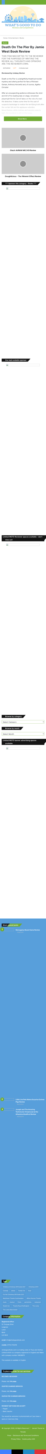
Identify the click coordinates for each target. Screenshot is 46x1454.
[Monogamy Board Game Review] (8, 1013)
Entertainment (14, 38)
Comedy (5, 1290)
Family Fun (21, 1290)
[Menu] (3, 32)
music (5, 1302)
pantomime (27, 1302)
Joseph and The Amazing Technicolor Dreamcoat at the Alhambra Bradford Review (27, 1111)
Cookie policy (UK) (28, 1439)
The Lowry (35, 1306)
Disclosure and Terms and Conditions (26, 1435)
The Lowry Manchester (10, 1310)
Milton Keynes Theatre (34, 1298)
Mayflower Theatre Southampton (13, 1298)
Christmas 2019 (33, 1287)
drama (13, 1290)
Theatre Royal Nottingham (21, 1306)
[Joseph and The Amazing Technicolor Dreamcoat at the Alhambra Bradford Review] (8, 1192)
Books (22, 38)
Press (9, 1435)
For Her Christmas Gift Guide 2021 (13, 1294)
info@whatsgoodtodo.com (15, 1340)
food (29, 1290)
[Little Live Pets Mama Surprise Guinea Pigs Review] (8, 1102)
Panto (19, 1302)
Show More (22, 119)
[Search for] (43, 32)
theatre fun (6, 1306)
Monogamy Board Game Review (28, 930)
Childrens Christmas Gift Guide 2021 (14, 1287)
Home (5, 38)
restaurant (37, 1302)
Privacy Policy (16, 1439)
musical (12, 1302)
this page (13, 1381)
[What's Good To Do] (23, 17)
